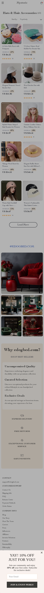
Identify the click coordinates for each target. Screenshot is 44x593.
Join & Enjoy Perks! (22, 585)
